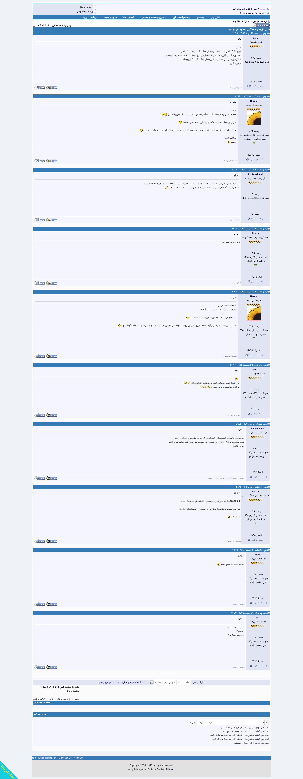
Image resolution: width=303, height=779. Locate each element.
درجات (94, 17)
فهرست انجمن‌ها (259, 21)
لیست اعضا (128, 17)
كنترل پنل (215, 17)
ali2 (255, 370)
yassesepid (257, 429)
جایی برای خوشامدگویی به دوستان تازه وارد (249, 29)
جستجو (201, 17)
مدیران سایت (110, 17)
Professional (255, 174)
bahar (256, 38)
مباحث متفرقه (240, 21)
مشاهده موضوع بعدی (109, 682)
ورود (85, 17)
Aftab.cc (170, 769)
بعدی (36, 25)
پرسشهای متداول (181, 17)
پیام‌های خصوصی (85, 11)
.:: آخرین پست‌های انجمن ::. (153, 17)
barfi (257, 555)
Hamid (254, 101)
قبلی (54, 25)
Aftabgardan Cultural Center (249, 9)
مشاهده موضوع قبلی (132, 682)
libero (255, 233)
